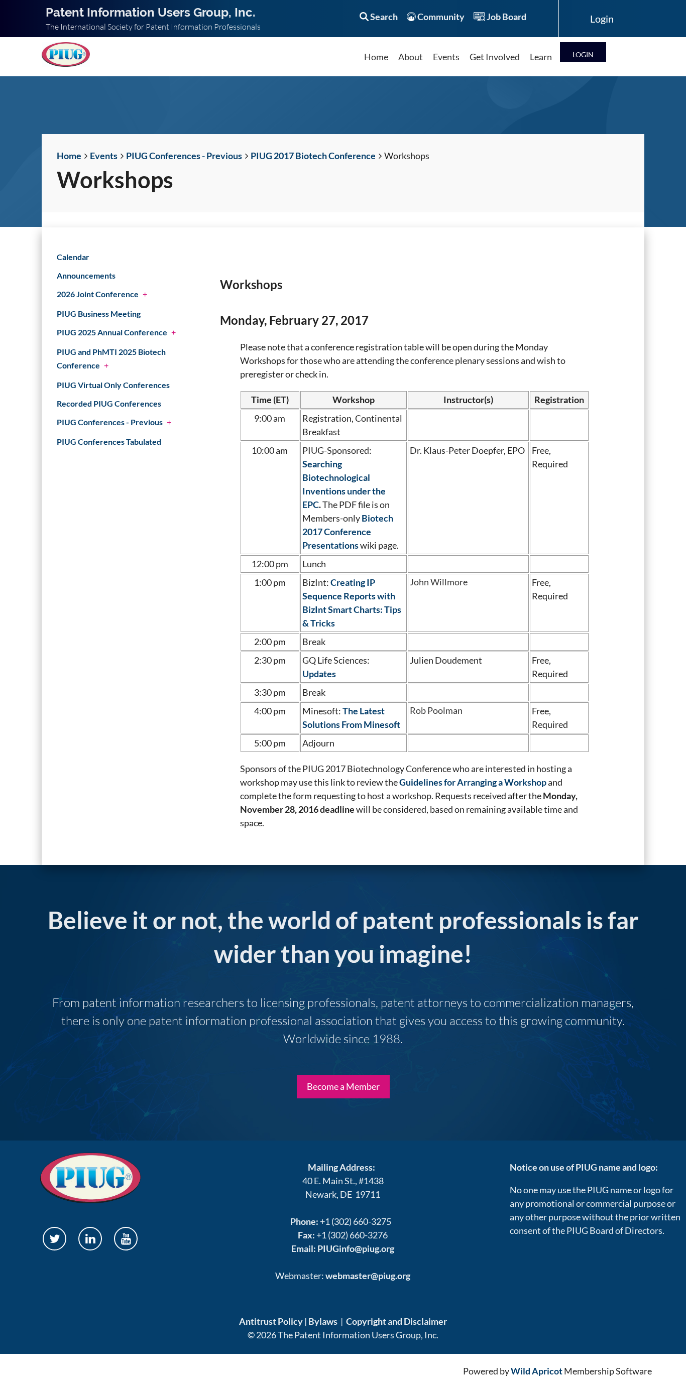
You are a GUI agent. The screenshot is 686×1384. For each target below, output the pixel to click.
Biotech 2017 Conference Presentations (347, 532)
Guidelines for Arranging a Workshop (472, 782)
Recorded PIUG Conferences (109, 403)
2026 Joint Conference (98, 294)
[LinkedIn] (90, 1238)
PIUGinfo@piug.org (355, 1248)
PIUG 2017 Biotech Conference (313, 155)
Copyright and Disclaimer (396, 1321)
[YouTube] (126, 1238)
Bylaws (322, 1321)
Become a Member (343, 1086)
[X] (54, 1238)
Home (69, 155)
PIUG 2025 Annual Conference (112, 332)
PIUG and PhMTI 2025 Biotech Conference (111, 358)
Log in (583, 52)
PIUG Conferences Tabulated (109, 441)
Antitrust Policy (271, 1321)
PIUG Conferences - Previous (184, 155)
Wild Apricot (536, 1370)
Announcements (86, 275)
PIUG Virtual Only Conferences (113, 385)
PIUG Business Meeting (99, 313)
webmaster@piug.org (367, 1275)
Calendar (73, 257)
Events (104, 155)
